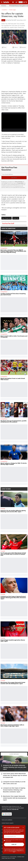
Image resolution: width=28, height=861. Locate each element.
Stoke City (15, 218)
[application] (14, 121)
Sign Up (14, 844)
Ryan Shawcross (6, 218)
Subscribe (20, 2)
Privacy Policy (19, 849)
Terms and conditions (7, 820)
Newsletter (24, 47)
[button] (2, 2)
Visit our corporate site (12, 809)
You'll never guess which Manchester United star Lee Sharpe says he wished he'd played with (15, 775)
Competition (4, 9)
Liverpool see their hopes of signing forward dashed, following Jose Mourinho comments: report (14, 789)
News (3, 20)
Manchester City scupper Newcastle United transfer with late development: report (14, 798)
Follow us (16, 47)
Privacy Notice (20, 183)
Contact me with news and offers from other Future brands (14, 840)
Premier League (12, 9)
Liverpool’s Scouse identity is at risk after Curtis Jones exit (14, 782)
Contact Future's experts (7, 823)
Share (5, 47)
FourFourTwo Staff (11, 20)
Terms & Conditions (12, 850)
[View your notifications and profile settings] (13, 2)
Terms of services (18, 181)
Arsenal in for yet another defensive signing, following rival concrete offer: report (14, 767)
